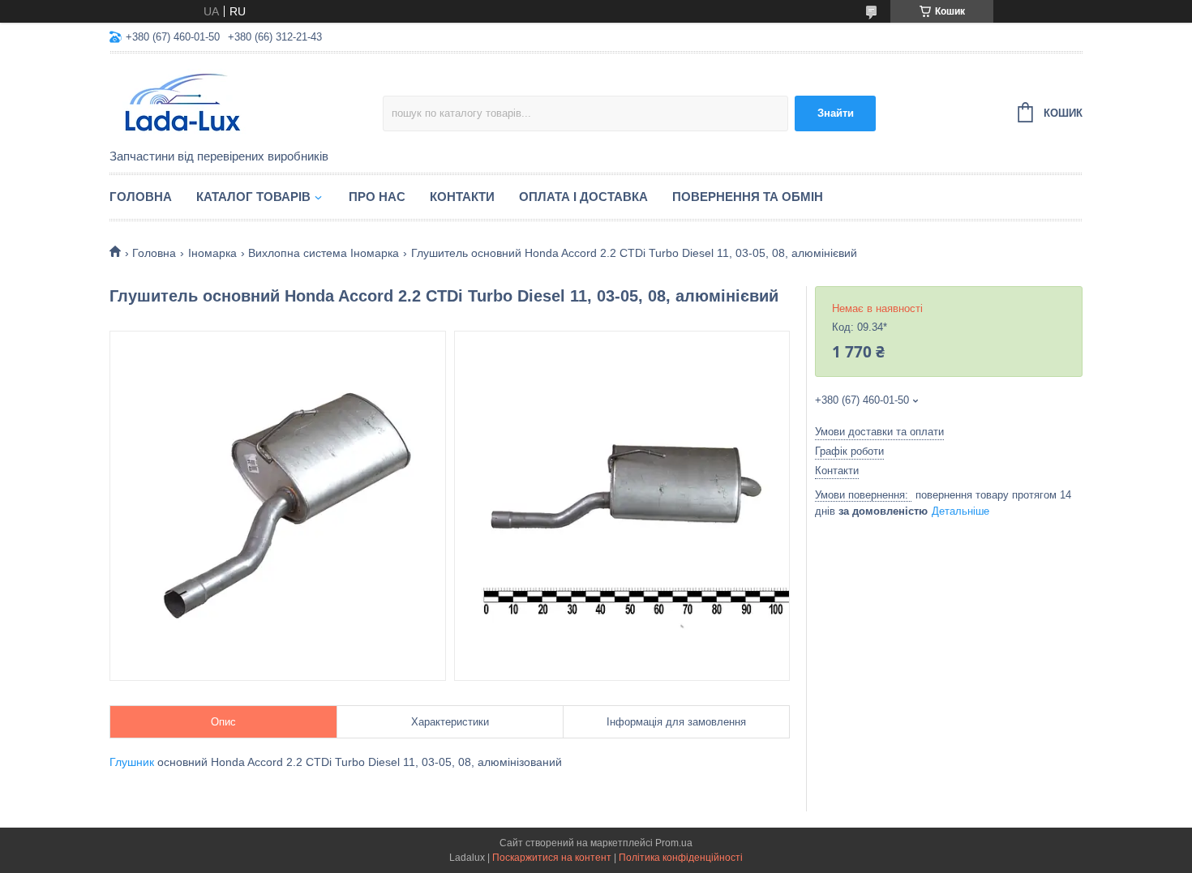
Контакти (462, 196)
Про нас (377, 196)
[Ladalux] (246, 102)
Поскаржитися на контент (551, 857)
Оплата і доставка (583, 196)
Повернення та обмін (747, 196)
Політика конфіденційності (681, 857)
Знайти (835, 113)
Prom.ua (673, 843)
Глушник (131, 761)
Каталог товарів (253, 196)
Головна (140, 196)
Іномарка (212, 252)
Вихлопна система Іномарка (323, 252)
